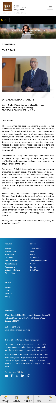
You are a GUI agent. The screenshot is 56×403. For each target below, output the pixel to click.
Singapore (8, 293)
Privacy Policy (10, 273)
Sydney (7, 296)
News (32, 251)
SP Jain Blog (34, 258)
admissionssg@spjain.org (20, 330)
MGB (4, 20)
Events (32, 255)
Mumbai (8, 287)
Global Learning (35, 248)
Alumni (32, 264)
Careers (33, 267)
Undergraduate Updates (39, 261)
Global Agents (35, 270)
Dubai (7, 290)
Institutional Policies (12, 270)
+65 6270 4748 (14, 327)
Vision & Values (11, 251)
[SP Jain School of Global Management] (14, 8)
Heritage (8, 248)
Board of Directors (11, 261)
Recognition (9, 255)
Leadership (9, 258)
